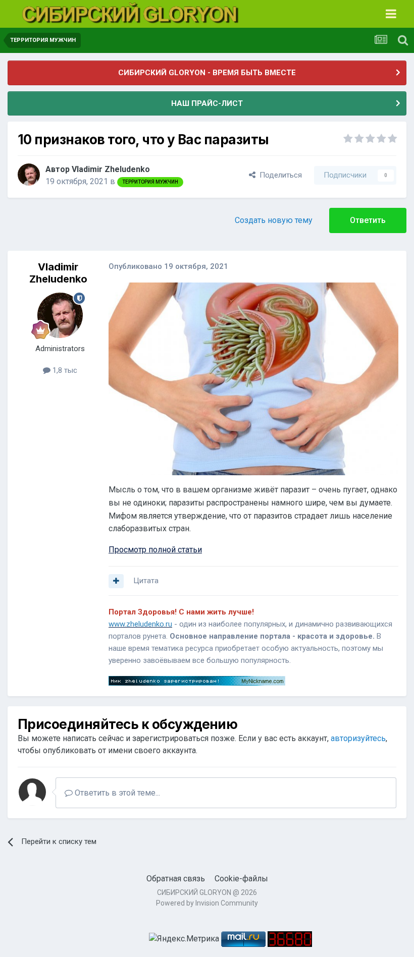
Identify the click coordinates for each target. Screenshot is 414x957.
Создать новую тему (274, 220)
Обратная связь (175, 878)
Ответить (368, 220)
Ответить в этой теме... (116, 793)
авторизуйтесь (358, 738)
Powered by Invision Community (207, 903)
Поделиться (278, 175)
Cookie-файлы (241, 878)
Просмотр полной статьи (155, 549)
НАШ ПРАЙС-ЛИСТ (207, 103)
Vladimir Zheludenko (111, 169)
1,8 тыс (63, 370)
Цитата (146, 580)
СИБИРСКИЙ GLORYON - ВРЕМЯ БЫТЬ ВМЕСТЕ (207, 72)
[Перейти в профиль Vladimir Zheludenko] (29, 174)
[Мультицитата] (116, 581)
